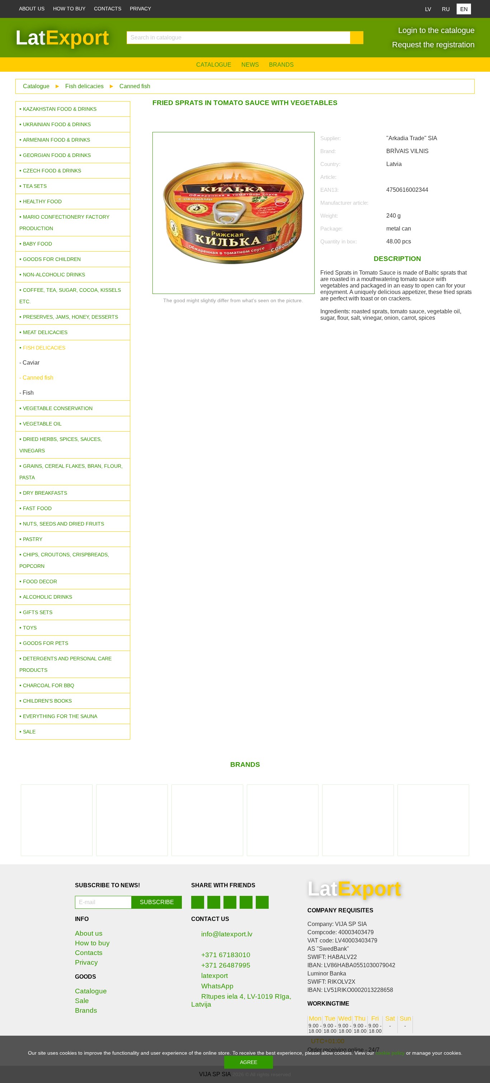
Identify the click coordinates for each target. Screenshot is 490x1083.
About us (31, 8)
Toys (30, 628)
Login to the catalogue (435, 30)
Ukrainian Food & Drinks (57, 124)
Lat (62, 37)
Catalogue (213, 65)
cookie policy (390, 1053)
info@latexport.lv (227, 934)
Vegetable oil (42, 424)
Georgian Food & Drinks (57, 155)
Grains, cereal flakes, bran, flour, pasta (71, 471)
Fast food (37, 508)
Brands (281, 65)
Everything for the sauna (60, 716)
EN (464, 9)
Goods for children (52, 259)
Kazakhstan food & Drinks (59, 109)
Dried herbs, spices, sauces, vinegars (60, 444)
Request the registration (432, 44)
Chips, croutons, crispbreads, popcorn (64, 560)
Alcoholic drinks (47, 597)
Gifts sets (37, 612)
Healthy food (42, 201)
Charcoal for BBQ (48, 685)
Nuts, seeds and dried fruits (63, 524)
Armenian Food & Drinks (56, 140)
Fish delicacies (84, 86)
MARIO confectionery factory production (64, 222)
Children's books (47, 701)
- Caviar (29, 363)
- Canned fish (36, 378)
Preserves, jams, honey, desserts (70, 317)
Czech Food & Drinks (52, 171)
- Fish (26, 393)
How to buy (69, 8)
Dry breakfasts (45, 493)
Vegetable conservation (58, 408)
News (250, 65)
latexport (214, 975)
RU (446, 9)
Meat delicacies (45, 332)
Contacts (107, 8)
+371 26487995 (225, 965)
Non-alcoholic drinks (54, 274)
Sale (29, 732)
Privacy (140, 8)
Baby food (37, 244)
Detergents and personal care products (65, 664)
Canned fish (134, 86)
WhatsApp (217, 986)
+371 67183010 (225, 955)
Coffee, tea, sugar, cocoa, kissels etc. (70, 295)
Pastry (32, 539)
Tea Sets (35, 186)
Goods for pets (45, 643)
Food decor (40, 581)
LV (428, 9)
